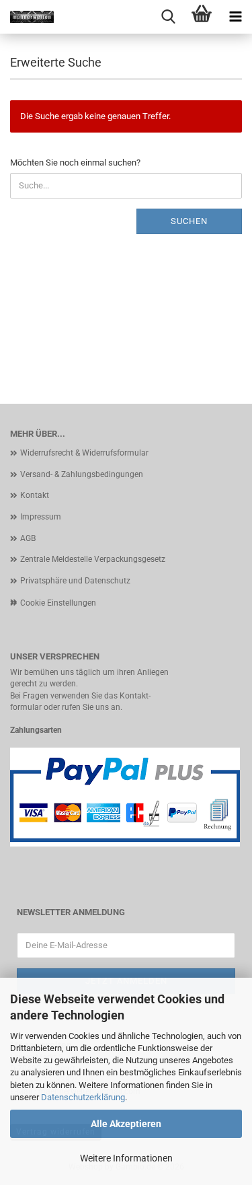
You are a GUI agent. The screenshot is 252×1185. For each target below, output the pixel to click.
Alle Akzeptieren (126, 1123)
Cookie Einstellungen (58, 603)
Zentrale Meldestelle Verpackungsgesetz (92, 559)
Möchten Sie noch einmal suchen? (75, 162)
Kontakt (34, 495)
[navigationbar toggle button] (235, 17)
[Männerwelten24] (27, 17)
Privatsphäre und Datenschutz (75, 580)
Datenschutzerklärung (83, 1097)
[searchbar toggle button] (168, 17)
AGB (28, 538)
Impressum (40, 517)
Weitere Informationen (126, 1158)
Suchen (189, 221)
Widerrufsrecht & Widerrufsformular (84, 453)
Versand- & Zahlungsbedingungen (81, 474)
